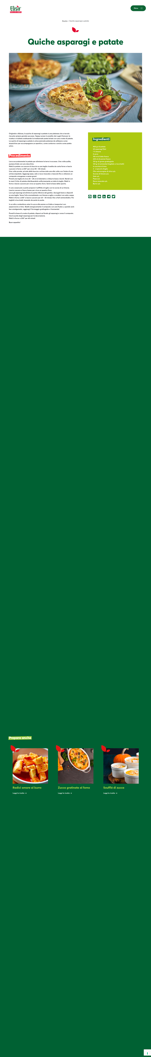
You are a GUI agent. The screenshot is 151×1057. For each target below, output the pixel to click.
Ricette (64, 21)
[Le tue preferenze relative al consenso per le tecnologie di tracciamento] (147, 1053)
